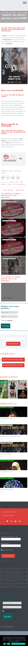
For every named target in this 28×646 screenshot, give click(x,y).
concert (9, 184)
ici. (2, 117)
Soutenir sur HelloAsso (14, 360)
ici (13, 147)
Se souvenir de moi (8, 550)
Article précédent (8, 190)
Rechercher (14, 344)
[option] (13, 237)
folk (14, 184)
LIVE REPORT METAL (6, 201)
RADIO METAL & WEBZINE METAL (14, 573)
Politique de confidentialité (18, 643)
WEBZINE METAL (11, 160)
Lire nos (7, 320)
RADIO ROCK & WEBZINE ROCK (13, 570)
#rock (11, 182)
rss (19, 521)
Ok (4, 643)
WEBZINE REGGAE (10, 407)
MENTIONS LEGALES (9, 515)
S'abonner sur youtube (14, 365)
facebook (11, 521)
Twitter (3, 177)
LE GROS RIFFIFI (3, 382)
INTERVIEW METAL (6, 258)
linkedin (15, 521)
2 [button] (14, 273)
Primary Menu (25, 2)
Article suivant (20, 190)
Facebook (8, 177)
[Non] (26, 640)
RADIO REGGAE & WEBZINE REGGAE (14, 577)
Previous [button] (2, 237)
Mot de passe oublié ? (7, 561)
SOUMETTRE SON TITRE (10, 512)
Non (9, 643)
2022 (16, 182)
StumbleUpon (18, 177)
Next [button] (25, 237)
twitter (7, 521)
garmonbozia (21, 184)
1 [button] (12, 273)
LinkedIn (13, 177)
